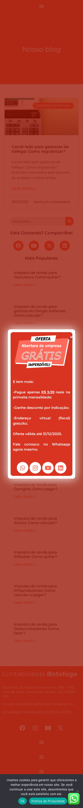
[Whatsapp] (22, 468)
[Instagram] (35, 468)
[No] (77, 791)
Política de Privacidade (48, 801)
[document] (41, 404)
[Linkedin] (60, 468)
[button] (71, 337)
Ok (23, 801)
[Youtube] (48, 468)
